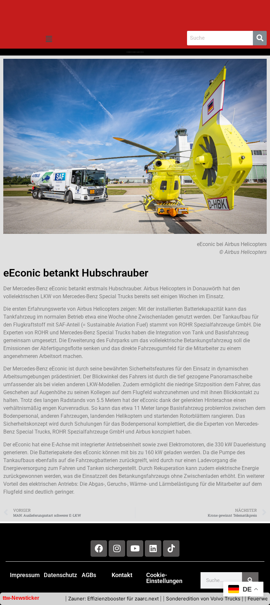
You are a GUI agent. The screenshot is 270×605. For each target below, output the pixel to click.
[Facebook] (99, 548)
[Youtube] (135, 548)
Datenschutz (60, 574)
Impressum (25, 574)
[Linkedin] (153, 548)
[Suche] (250, 580)
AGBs (89, 574)
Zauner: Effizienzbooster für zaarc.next (97, 598)
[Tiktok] (171, 548)
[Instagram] (117, 548)
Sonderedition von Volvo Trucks (187, 598)
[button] (48, 39)
